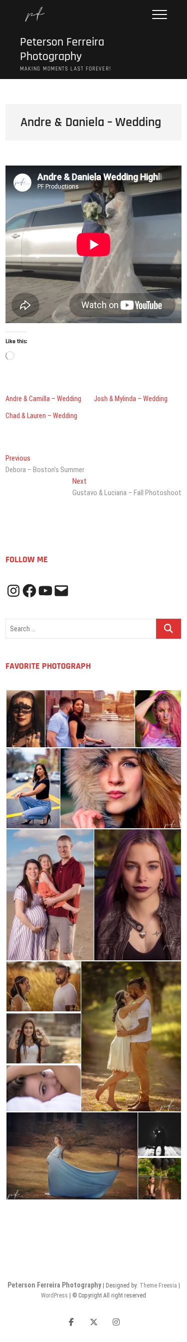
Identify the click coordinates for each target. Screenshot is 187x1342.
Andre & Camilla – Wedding (43, 399)
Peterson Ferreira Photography (62, 49)
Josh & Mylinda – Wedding (131, 399)
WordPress (54, 1295)
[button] (24, 719)
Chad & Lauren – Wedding (41, 416)
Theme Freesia (158, 1285)
